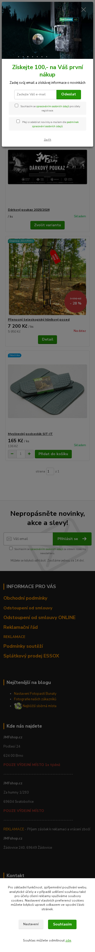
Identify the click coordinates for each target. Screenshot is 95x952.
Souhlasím (62, 924)
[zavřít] (83, 10)
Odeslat (68, 94)
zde (68, 940)
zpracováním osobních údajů (52, 106)
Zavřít (47, 140)
